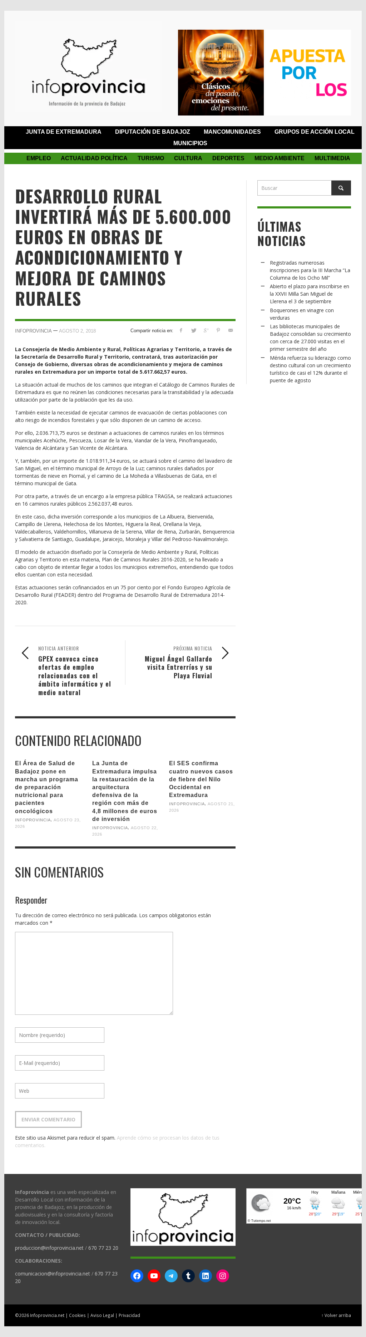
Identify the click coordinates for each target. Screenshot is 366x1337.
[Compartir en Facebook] (181, 330)
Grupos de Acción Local (314, 132)
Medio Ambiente (279, 158)
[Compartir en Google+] (206, 330)
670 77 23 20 (103, 1247)
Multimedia (332, 158)
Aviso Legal (102, 1315)
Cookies (77, 1315)
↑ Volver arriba (336, 1315)
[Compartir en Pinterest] (218, 330)
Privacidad (129, 1315)
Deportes (228, 158)
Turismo (151, 158)
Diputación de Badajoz (152, 132)
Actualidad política (94, 158)
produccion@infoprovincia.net (49, 1247)
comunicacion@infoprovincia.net (52, 1273)
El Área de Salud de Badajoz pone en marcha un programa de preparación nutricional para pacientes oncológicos (46, 787)
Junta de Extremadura (64, 132)
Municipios (190, 143)
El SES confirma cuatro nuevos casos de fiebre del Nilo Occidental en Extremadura (201, 779)
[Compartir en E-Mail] (231, 330)
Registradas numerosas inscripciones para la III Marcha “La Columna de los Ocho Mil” (310, 270)
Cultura (188, 158)
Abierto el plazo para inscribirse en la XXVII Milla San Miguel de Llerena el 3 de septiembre (309, 294)
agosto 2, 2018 (77, 331)
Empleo (38, 158)
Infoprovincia (33, 331)
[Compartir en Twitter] (193, 330)
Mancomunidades (232, 132)
